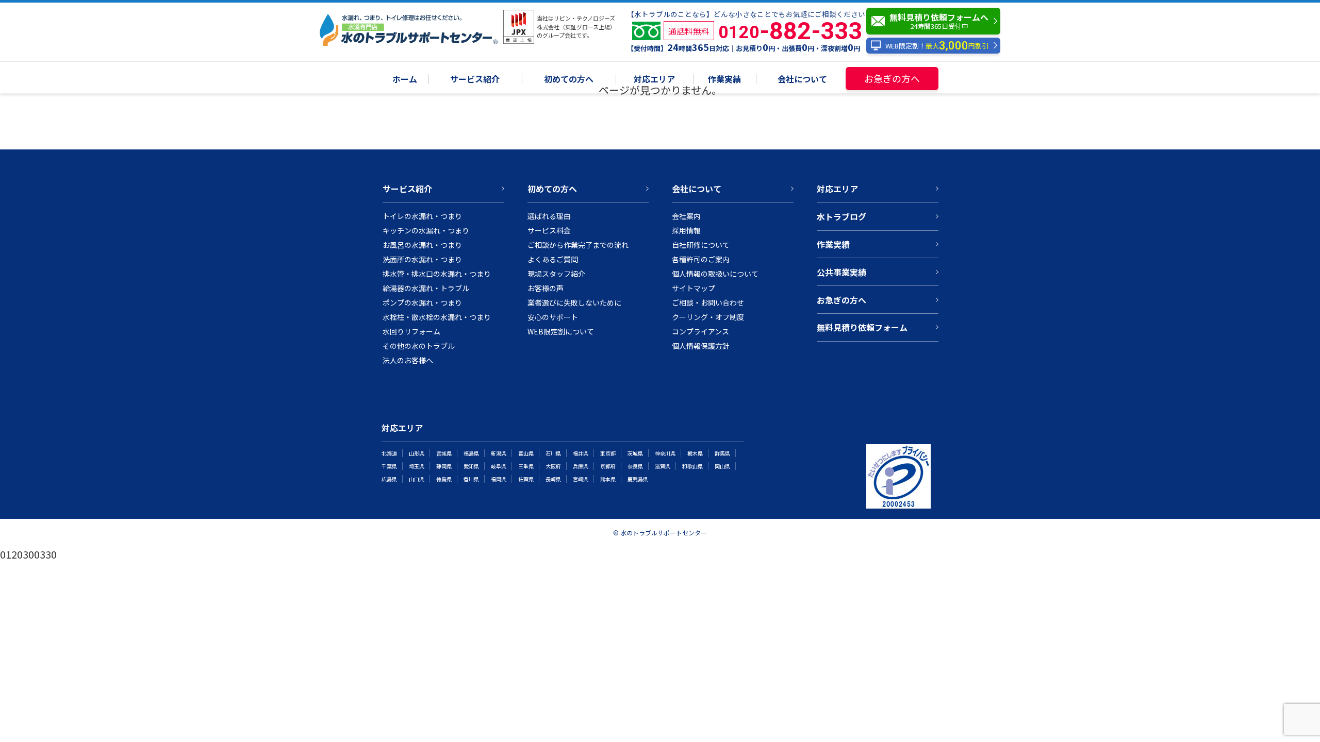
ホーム (404, 79)
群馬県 (722, 453)
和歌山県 (692, 466)
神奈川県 (665, 453)
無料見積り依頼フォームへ (938, 21)
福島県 (471, 453)
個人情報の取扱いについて (715, 273)
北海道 (389, 453)
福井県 (580, 453)
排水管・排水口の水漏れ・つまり (437, 273)
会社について (802, 79)
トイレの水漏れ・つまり (422, 216)
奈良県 (635, 466)
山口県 (416, 479)
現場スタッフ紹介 (556, 273)
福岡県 (498, 479)
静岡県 (444, 466)
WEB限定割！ (936, 45)
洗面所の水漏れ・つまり (422, 259)
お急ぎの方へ (892, 78)
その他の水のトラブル (419, 346)
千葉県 (389, 466)
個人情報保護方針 (701, 346)
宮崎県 (580, 479)
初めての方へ (568, 79)
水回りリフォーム (411, 331)
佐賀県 (526, 479)
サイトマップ (693, 288)
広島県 (389, 479)
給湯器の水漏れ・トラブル (426, 288)
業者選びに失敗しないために (574, 302)
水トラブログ (841, 216)
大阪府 (553, 466)
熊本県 (608, 479)
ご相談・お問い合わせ (708, 302)
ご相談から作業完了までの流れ (578, 245)
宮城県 (444, 453)
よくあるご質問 (552, 259)
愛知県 (471, 466)
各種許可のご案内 (701, 259)
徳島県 (444, 479)
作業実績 (724, 79)
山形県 (416, 453)
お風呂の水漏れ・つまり (422, 245)
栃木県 (695, 453)
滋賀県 (662, 466)
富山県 (526, 453)
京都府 (608, 466)
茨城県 (635, 453)
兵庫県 (580, 466)
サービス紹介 (475, 79)
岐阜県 (498, 466)
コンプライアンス (700, 331)
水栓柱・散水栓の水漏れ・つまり (437, 317)
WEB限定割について (560, 331)
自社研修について (701, 245)
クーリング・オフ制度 (708, 317)
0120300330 (28, 554)
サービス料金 (549, 230)
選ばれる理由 (549, 216)
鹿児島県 (638, 479)
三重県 (526, 466)
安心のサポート (552, 317)
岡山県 (722, 466)
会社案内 (686, 216)
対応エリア (654, 79)
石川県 (553, 453)
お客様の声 (545, 288)
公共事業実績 (841, 272)
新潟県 (498, 453)
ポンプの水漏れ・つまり (422, 302)
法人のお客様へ (408, 360)
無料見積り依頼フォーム (862, 327)
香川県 (471, 479)
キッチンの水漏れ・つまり (426, 230)
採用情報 (686, 230)
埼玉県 (416, 466)
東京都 (608, 453)
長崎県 (553, 479)
